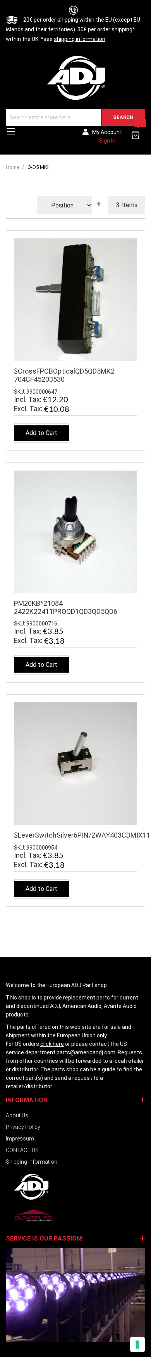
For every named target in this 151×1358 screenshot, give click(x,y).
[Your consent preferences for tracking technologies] (137, 1344)
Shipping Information (31, 1162)
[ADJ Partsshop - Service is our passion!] (75, 77)
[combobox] (75, 117)
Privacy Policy (23, 1127)
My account (107, 132)
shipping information (79, 39)
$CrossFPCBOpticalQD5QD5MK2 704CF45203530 (64, 375)
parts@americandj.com (86, 1052)
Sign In (107, 141)
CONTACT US (22, 1150)
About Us (17, 1115)
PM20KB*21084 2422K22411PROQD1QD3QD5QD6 (65, 607)
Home (13, 167)
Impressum (20, 1138)
